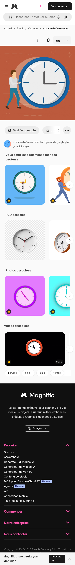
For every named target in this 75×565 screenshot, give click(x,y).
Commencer (13, 511)
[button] (37, 428)
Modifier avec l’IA (24, 130)
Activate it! (56, 558)
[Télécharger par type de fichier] (67, 40)
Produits (10, 445)
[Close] (69, 558)
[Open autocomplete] (8, 17)
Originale (26, 53)
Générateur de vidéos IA (19, 467)
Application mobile (16, 496)
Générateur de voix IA (18, 472)
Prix (42, 6)
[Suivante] (58, 130)
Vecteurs (33, 28)
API (6, 491)
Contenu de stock (15, 476)
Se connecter (60, 6)
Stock (20, 28)
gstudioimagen (21, 146)
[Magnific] (37, 396)
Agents (14, 486)
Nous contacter (15, 534)
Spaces (9, 452)
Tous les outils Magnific (19, 501)
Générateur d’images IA (19, 462)
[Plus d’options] (37, 40)
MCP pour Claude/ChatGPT (27, 481)
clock (28, 372)
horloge (12, 372)
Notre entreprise (16, 523)
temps (57, 372)
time (42, 372)
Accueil (8, 28)
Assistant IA (11, 457)
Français (37, 428)
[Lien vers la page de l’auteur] (7, 144)
